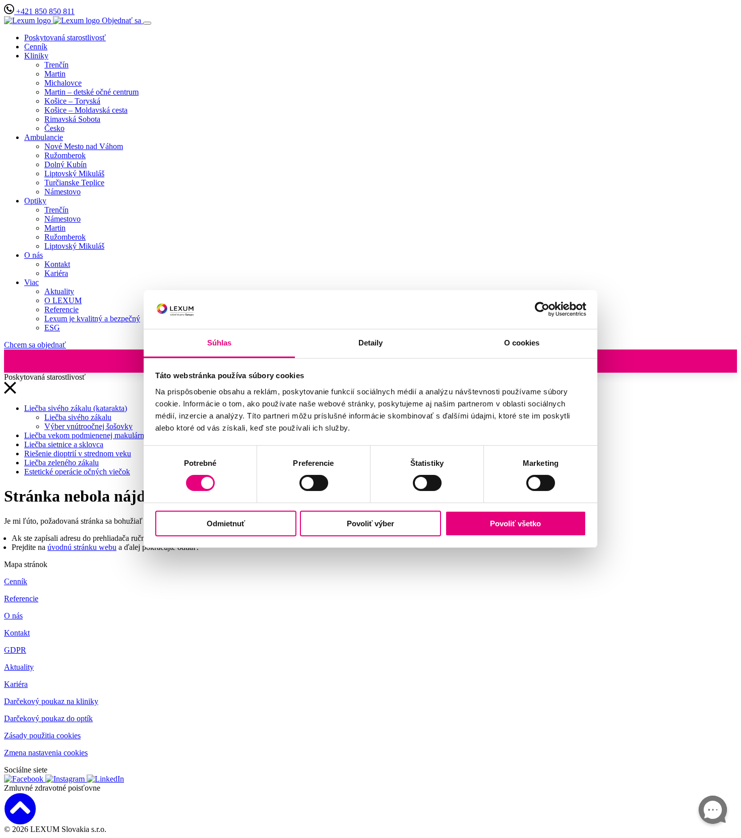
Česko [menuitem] (54, 128)
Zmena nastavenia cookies (46, 752)
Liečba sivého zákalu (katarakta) (75, 408)
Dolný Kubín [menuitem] (65, 164)
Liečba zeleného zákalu (61, 462)
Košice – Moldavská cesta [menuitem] (86, 110)
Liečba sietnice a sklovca (63, 444)
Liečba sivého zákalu (77, 417)
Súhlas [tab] (219, 342)
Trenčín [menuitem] (56, 64)
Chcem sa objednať (35, 344)
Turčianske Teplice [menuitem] (74, 182)
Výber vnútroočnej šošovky (88, 426)
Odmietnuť (226, 523)
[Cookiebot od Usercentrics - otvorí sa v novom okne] (542, 309)
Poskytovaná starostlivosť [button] (65, 37)
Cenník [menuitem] (35, 46)
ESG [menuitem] (52, 327)
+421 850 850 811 (44, 11)
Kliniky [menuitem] (36, 55)
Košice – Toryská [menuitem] (72, 101)
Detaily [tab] (370, 342)
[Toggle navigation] (147, 23)
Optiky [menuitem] (35, 200)
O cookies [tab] (522, 342)
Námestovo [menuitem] (62, 191)
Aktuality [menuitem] (59, 291)
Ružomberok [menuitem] (65, 155)
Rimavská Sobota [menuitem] (72, 119)
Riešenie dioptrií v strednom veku (77, 453)
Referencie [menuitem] (61, 309)
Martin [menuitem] (55, 73)
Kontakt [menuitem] (57, 264)
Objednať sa (122, 20)
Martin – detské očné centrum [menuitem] (91, 92)
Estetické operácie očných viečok (77, 471)
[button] (370, 809)
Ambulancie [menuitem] (43, 137)
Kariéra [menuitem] (56, 273)
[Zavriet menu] (10, 391)
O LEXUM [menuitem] (63, 300)
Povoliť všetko (515, 523)
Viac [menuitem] (31, 282)
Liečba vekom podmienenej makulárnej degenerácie (107, 435)
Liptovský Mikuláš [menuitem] (74, 173)
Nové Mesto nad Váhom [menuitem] (83, 146)
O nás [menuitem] (33, 255)
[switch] (313, 483)
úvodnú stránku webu (81, 547)
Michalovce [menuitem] (63, 83)
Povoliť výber (370, 523)
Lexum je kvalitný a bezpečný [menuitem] (92, 318)
